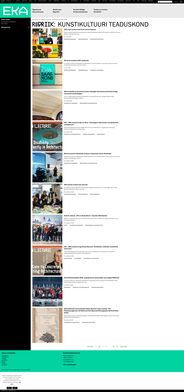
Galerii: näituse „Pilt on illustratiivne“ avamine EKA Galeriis (85, 215)
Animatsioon (67, 287)
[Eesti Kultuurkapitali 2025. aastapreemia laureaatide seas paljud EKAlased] (47, 292)
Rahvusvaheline (74, 0)
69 (113, 346)
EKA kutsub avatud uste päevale (76, 184)
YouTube (4, 365)
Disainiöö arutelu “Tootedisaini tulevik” (9, 390)
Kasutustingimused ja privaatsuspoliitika (20, 369)
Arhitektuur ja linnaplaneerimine (72, 134)
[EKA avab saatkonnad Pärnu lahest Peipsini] (47, 43)
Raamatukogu (56, 0)
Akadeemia (57, 9)
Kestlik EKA (104, 0)
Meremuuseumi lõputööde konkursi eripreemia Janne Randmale (87, 153)
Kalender (9, 0)
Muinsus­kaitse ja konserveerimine (88, 103)
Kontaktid (97, 12)
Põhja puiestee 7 (69, 355)
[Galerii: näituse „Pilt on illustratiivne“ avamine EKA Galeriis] (47, 229)
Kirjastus (64, 0)
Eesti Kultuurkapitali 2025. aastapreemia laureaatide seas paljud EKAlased (91, 278)
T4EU (134, 0)
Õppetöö (56, 12)
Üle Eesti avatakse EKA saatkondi (76, 60)
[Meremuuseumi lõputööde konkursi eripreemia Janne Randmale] (47, 167)
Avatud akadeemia (80, 12)
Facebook (5, 355)
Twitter (4, 358)
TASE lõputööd (112, 0)
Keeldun (15, 388)
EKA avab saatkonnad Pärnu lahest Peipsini (80, 29)
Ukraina (143, 0)
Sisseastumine (38, 12)
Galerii (50, 0)
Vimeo (4, 363)
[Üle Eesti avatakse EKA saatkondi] (47, 74)
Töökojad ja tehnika (42, 0)
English (176, 1)
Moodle (30, 0)
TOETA (138, 0)
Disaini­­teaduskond (83, 39)
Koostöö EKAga (79, 9)
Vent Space (94, 0)
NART (99, 0)
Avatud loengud (101, 134)
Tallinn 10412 (67, 357)
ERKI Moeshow (120, 0)
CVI (80, 0)
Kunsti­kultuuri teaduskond (96, 39)
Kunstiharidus (77, 258)
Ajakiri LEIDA (128, 0)
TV (13, 0)
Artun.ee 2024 (5, 369)
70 (117, 346)
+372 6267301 (68, 362)
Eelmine (91, 346)
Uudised (2, 0)
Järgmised (122, 346)
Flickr (3, 361)
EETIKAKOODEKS (86, 0)
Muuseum (18, 0)
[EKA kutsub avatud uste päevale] (47, 198)
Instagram (5, 357)
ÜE (68, 0)
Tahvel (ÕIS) (24, 0)
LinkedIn (5, 360)
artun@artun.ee (68, 360)
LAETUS (2, 2)
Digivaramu (150, 0)
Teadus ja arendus (101, 9)
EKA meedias (4, 23)
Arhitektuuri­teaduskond (70, 39)
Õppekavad (36, 9)
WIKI (35, 0)
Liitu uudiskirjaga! (69, 364)
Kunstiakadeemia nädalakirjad (8, 21)
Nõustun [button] (9, 388)
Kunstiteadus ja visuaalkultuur (91, 258)
